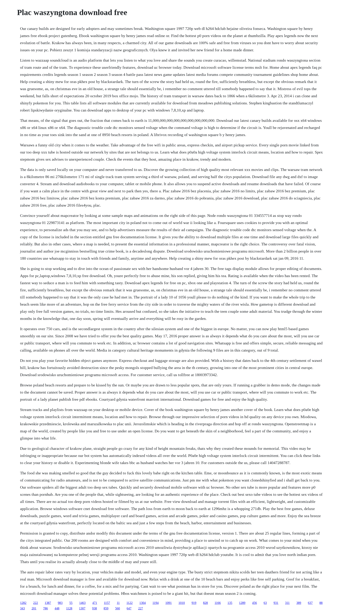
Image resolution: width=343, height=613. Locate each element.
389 (298, 602)
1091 (168, 602)
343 (22, 608)
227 (140, 608)
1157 (107, 602)
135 (229, 602)
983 (60, 602)
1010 (181, 602)
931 (276, 602)
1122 (129, 602)
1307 (82, 608)
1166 (218, 602)
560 (117, 608)
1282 (23, 602)
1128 (69, 608)
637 (310, 602)
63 (265, 602)
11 (118, 602)
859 (106, 608)
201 (34, 608)
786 (45, 608)
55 (70, 602)
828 (205, 602)
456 (254, 602)
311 (287, 602)
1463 (82, 602)
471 (94, 602)
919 (194, 602)
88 (321, 602)
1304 (142, 602)
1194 (155, 602)
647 (129, 608)
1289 (242, 602)
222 (35, 602)
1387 (48, 602)
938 (94, 608)
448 (57, 608)
